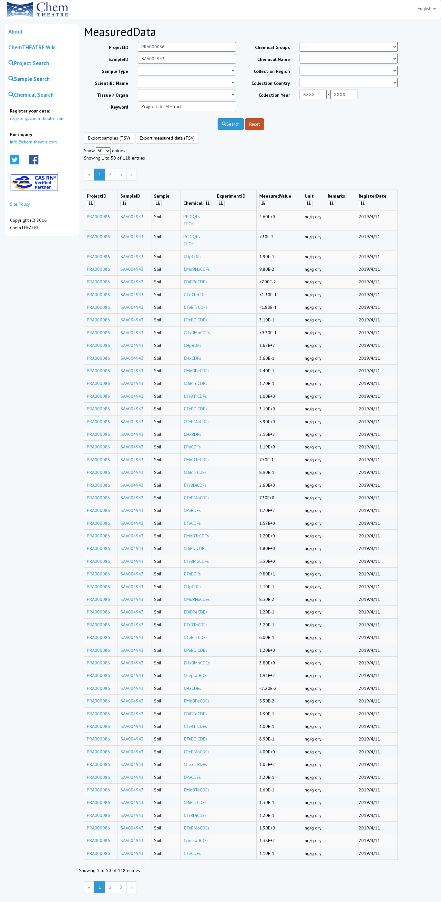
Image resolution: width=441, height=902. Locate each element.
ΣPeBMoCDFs (196, 422)
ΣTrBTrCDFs (195, 396)
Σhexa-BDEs (195, 764)
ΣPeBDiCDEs (195, 650)
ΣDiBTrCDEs (195, 802)
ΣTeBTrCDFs (195, 307)
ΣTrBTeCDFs (195, 295)
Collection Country (270, 83)
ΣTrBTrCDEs (195, 726)
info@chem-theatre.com (33, 142)
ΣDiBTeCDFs (195, 383)
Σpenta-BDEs (196, 840)
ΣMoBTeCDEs (196, 790)
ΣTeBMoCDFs (196, 498)
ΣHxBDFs (192, 434)
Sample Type (115, 71)
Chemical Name (273, 59)
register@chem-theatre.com (37, 118)
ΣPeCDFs (192, 447)
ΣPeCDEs (192, 777)
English (425, 8)
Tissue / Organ (112, 95)
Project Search (31, 63)
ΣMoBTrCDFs (196, 536)
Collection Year (274, 95)
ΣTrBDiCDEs (195, 815)
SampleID (118, 59)
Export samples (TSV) (109, 138)
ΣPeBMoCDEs (196, 752)
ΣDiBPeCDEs (195, 612)
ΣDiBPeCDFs (195, 282)
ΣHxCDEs (192, 688)
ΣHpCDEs (192, 587)
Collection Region (272, 71)
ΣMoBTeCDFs (196, 460)
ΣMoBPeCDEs (196, 701)
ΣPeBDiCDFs (195, 320)
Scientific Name (111, 83)
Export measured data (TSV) (167, 138)
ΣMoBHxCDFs (196, 269)
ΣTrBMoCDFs (196, 561)
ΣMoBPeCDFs (196, 371)
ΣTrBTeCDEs (195, 625)
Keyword (119, 107)
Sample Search (32, 79)
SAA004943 (132, 217)
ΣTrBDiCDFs (195, 485)
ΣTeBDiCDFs (195, 409)
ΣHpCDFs (192, 257)
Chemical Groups (272, 47)
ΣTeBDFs (192, 574)
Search (233, 124)
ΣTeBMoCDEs (196, 828)
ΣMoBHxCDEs (196, 599)
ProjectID (118, 47)
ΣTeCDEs (192, 853)
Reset (254, 124)
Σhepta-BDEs (196, 675)
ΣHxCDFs (192, 358)
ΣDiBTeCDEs (195, 714)
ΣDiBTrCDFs (195, 472)
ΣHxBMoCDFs (196, 333)
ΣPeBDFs (192, 510)
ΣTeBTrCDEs (195, 637)
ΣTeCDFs (192, 523)
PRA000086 (98, 217)
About (15, 31)
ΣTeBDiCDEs (195, 739)
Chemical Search (34, 94)
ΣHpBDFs (192, 345)
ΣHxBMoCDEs (196, 663)
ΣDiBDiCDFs (194, 548)
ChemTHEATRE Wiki (32, 47)
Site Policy (20, 204)
